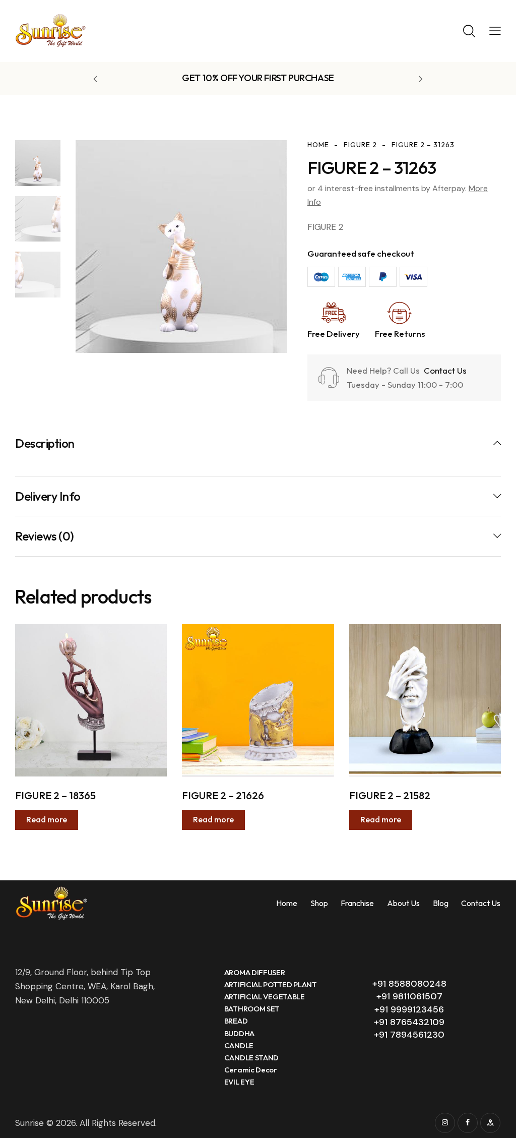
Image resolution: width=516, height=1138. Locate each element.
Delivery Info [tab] (48, 496)
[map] (490, 1123)
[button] (495, 30)
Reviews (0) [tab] (44, 536)
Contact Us (444, 370)
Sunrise (29, 1122)
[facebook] (468, 1123)
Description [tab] (45, 443)
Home (318, 144)
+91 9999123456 (409, 1009)
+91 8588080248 (409, 984)
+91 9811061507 (409, 996)
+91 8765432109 (409, 1022)
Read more (46, 819)
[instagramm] (445, 1123)
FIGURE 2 (360, 144)
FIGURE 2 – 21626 (223, 795)
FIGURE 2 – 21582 (389, 795)
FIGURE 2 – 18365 (55, 795)
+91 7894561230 (409, 1035)
